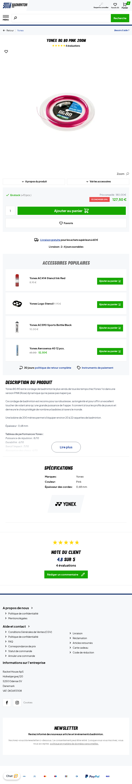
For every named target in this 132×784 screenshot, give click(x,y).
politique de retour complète (53, 367)
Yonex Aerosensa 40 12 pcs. (47, 348)
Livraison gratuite (50, 239)
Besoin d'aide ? (121, 30)
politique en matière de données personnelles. (74, 743)
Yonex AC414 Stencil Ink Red (47, 278)
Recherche (120, 18)
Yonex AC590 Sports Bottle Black (51, 324)
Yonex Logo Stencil (42, 303)
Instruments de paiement (97, 367)
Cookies (27, 702)
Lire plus (66, 447)
